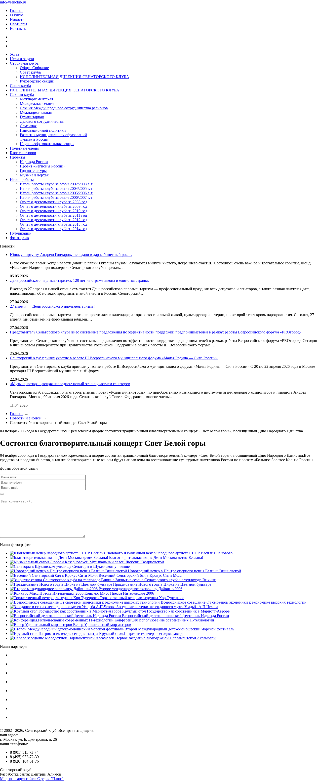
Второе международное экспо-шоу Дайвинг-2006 (140, 589)
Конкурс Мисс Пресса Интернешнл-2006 (118, 593)
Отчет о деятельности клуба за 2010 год (53, 211)
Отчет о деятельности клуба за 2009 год (53, 206)
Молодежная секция (37, 103)
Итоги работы (22, 179)
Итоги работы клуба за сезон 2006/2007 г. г (56, 197)
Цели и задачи (22, 59)
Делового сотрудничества (42, 121)
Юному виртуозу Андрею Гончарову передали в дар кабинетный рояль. (71, 254)
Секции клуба (22, 94)
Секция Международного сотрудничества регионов (64, 108)
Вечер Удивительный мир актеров (101, 624)
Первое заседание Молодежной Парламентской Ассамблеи (165, 638)
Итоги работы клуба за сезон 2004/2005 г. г (56, 188)
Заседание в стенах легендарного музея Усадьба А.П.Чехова (167, 607)
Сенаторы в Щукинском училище (100, 566)
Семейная (28, 126)
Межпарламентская (36, 99)
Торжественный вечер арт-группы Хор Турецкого (141, 598)
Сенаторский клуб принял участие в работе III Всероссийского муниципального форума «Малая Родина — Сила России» (114, 358)
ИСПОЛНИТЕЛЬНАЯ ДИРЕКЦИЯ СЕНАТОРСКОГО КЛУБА (74, 77)
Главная (16, 10)
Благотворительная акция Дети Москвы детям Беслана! (155, 557)
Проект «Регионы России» (42, 166)
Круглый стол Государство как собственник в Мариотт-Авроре (175, 611)
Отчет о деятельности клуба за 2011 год (53, 215)
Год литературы (33, 170)
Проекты (17, 157)
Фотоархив (19, 238)
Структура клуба (24, 63)
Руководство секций (37, 81)
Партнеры (18, 24)
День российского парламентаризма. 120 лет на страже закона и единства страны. (79, 280)
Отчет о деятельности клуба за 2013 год (53, 224)
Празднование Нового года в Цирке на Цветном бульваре (161, 584)
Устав (14, 54)
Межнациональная (36, 112)
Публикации (21, 233)
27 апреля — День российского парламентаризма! (52, 306)
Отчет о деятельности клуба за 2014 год (53, 229)
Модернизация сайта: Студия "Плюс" (32, 779)
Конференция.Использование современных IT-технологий (164, 620)
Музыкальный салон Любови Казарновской (126, 562)
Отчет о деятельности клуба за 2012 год (53, 220)
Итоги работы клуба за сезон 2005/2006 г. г (56, 193)
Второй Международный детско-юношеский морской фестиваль (178, 629)
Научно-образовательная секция (47, 144)
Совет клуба (30, 72)
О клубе (17, 15)
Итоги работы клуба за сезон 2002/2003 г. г (56, 184)
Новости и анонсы (25, 418)
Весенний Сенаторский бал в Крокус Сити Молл (140, 575)
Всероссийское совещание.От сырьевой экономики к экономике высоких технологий (233, 602)
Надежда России (34, 162)
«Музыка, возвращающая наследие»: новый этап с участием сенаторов (70, 384)
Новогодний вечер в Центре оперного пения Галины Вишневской (184, 571)
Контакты (18, 28)
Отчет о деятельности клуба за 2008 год (53, 202)
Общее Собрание (34, 68)
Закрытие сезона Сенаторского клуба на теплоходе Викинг (165, 580)
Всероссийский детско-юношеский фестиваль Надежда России (175, 616)
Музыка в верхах (34, 175)
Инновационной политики (43, 130)
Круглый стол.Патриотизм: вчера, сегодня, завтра (140, 633)
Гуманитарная (32, 117)
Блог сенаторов (23, 153)
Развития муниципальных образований (53, 135)
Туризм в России (34, 139)
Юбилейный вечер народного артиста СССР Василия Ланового (178, 553)
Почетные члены (24, 148)
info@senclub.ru (13, 2)
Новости (17, 19)
